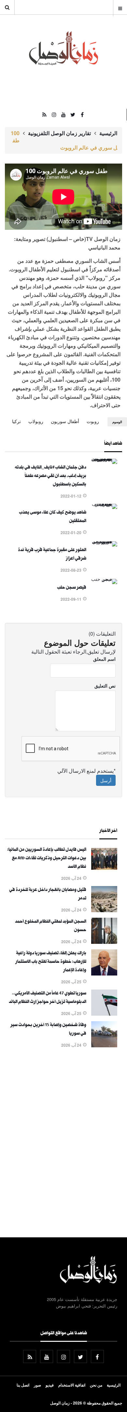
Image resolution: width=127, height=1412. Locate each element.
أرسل (105, 780)
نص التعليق (105, 685)
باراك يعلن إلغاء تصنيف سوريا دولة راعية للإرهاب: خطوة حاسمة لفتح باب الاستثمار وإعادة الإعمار (50, 962)
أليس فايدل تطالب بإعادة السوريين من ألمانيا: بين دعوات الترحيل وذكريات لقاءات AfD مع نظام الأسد (46, 858)
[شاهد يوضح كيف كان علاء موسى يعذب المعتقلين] (104, 503)
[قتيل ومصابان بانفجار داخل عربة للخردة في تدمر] (104, 910)
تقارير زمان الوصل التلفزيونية (59, 133)
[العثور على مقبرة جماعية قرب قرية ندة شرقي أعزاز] (104, 541)
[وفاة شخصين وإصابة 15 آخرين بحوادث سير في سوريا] (104, 1045)
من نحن (96, 1385)
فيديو (50, 1385)
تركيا (16, 421)
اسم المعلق (104, 659)
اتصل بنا (23, 1385)
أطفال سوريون (65, 421)
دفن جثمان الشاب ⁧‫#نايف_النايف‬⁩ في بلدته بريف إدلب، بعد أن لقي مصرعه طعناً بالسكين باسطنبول (50, 476)
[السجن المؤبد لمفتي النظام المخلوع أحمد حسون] (104, 942)
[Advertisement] (63, 1144)
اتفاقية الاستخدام (71, 1385)
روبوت (93, 421)
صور (37, 1385)
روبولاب (35, 421)
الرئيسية (108, 133)
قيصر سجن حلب (71, 588)
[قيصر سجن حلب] (104, 579)
